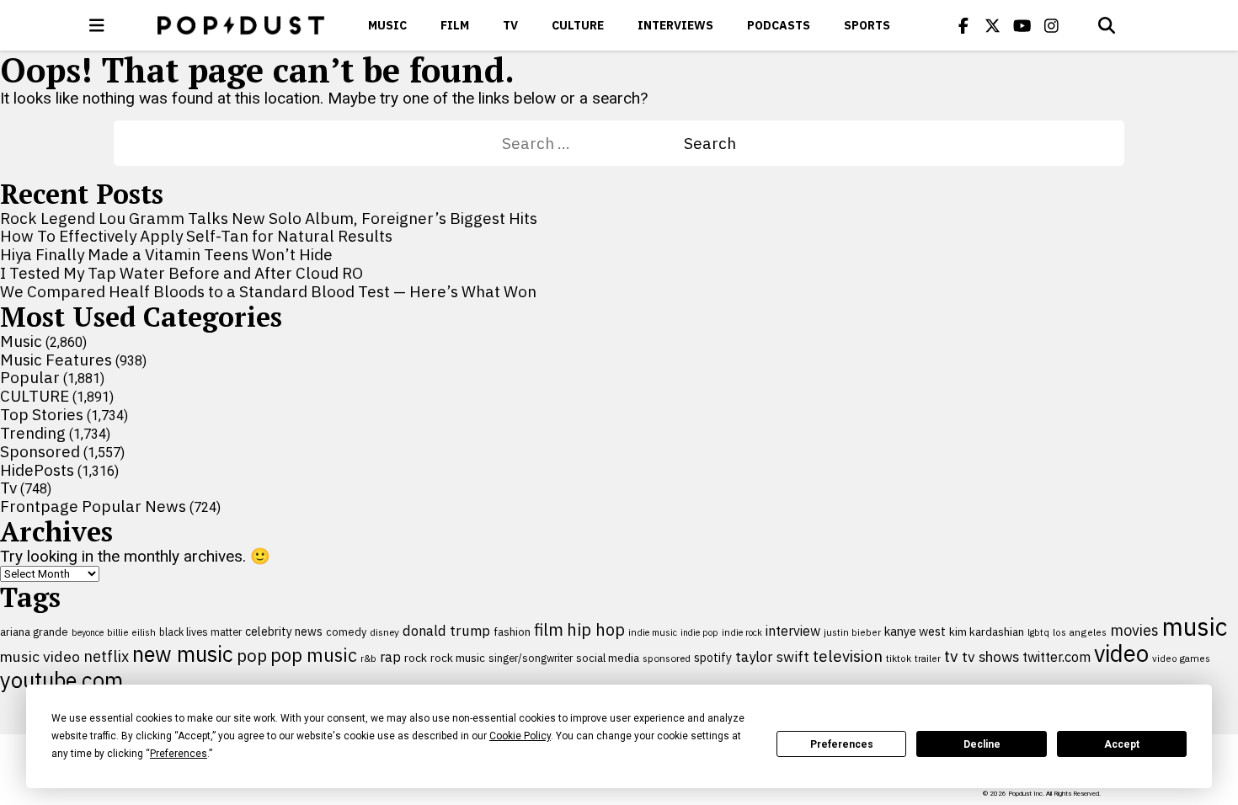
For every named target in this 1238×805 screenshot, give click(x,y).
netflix (106, 656)
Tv (510, 25)
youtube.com (61, 680)
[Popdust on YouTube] (1022, 25)
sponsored (667, 658)
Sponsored (40, 451)
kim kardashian (986, 631)
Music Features (56, 359)
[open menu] (97, 25)
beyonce (88, 632)
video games (1181, 658)
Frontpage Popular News (93, 506)
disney (384, 632)
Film (454, 25)
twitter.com (1056, 656)
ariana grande (34, 631)
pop (252, 655)
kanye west (915, 631)
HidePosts (37, 470)
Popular (30, 377)
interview (793, 630)
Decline (982, 744)
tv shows (990, 656)
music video (40, 656)
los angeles (1080, 632)
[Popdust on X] (993, 25)
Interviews (675, 25)
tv (951, 655)
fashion (512, 632)
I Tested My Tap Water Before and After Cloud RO (181, 273)
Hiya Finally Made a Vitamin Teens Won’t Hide (166, 254)
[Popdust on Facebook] (963, 25)
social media (607, 658)
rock (415, 657)
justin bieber (852, 632)
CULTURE (578, 25)
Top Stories (41, 414)
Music (387, 25)
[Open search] (1106, 25)
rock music (457, 657)
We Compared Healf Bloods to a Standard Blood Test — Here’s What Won (268, 291)
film (548, 629)
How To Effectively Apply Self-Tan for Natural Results (196, 236)
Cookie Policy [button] (520, 736)
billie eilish (131, 632)
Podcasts (778, 25)
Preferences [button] (178, 754)
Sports (867, 25)
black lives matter (200, 631)
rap (390, 657)
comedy (346, 632)
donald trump (446, 630)
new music (182, 654)
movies (1134, 630)
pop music (313, 655)
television (848, 656)
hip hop (596, 629)
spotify (713, 657)
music (1194, 626)
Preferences (841, 744)
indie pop (699, 632)
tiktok (898, 658)
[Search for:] (593, 143)
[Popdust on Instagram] (1052, 25)
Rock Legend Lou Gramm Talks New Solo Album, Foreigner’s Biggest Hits (268, 218)
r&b (368, 658)
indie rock (742, 632)
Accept (1121, 744)
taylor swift (772, 657)
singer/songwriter (530, 657)
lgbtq (1038, 632)
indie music (652, 632)
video (1121, 653)
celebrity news (284, 631)
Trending (33, 433)
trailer (928, 658)
